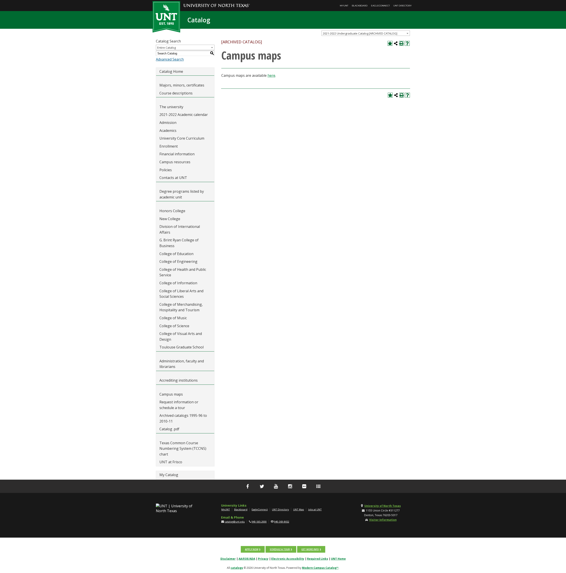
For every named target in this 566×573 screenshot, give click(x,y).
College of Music (173, 317)
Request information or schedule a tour (178, 405)
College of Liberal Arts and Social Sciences (181, 293)
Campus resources (174, 162)
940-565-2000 (259, 521)
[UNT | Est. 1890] (166, 16)
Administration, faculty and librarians (181, 364)
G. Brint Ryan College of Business (179, 243)
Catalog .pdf (169, 429)
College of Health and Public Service (182, 272)
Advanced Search (170, 59)
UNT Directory (402, 5)
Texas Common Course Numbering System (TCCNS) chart (182, 448)
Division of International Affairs (179, 229)
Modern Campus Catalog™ (320, 568)
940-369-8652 (281, 521)
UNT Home (338, 559)
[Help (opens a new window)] (407, 43)
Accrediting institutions (178, 380)
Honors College (172, 210)
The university (171, 106)
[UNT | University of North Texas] (179, 508)
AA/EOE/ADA (247, 559)
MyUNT (344, 5)
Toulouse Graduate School (181, 347)
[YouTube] (276, 486)
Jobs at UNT (315, 509)
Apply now (251, 549)
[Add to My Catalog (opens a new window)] (390, 43)
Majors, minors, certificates (181, 85)
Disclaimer (228, 559)
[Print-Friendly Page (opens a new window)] (401, 43)
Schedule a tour (280, 549)
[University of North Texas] (217, 2)
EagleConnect (380, 5)
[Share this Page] (395, 43)
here (271, 75)
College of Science (174, 325)
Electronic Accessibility (287, 559)
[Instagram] (290, 486)
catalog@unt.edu (235, 521)
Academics (167, 130)
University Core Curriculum (181, 138)
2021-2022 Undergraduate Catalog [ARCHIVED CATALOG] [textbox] (360, 33)
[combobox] (365, 33)
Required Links (317, 559)
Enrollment (168, 146)
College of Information (178, 283)
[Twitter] (261, 486)
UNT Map (298, 509)
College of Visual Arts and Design (180, 336)
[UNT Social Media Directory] (318, 486)
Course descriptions (176, 93)
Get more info (310, 549)
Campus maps (171, 394)
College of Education (176, 253)
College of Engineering (178, 261)
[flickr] (304, 486)
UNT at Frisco (170, 462)
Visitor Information (383, 520)
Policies (165, 169)
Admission (167, 122)
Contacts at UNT (173, 177)
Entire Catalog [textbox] (166, 48)
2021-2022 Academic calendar (183, 114)
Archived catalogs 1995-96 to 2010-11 (183, 418)
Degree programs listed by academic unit (181, 194)
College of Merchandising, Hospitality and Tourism (181, 307)
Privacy (263, 559)
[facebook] (247, 486)
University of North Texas (382, 506)
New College (169, 218)
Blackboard (359, 5)
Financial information (177, 154)
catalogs (237, 568)
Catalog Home (171, 71)
